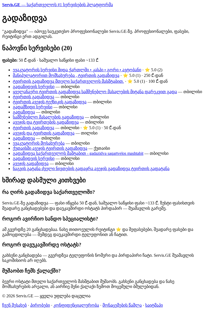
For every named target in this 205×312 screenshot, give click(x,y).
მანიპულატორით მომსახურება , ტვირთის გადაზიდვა (66, 75)
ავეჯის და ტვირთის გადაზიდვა (43, 133)
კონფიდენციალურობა (76, 305)
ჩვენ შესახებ (14, 305)
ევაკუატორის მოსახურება (39, 143)
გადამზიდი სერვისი (32, 107)
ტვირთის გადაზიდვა (33, 96)
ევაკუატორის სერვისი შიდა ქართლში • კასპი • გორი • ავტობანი (77, 70)
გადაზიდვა (24, 112)
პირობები (40, 305)
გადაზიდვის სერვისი (33, 86)
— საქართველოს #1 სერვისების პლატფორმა (57, 4)
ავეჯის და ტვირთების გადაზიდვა (46, 122)
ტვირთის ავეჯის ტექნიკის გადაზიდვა (49, 102)
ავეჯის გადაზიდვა (31, 163)
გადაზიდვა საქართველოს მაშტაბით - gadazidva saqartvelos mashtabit (78, 153)
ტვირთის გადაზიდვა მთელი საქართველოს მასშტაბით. (68, 81)
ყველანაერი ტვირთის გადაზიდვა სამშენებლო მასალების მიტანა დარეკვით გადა (95, 91)
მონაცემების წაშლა (122, 305)
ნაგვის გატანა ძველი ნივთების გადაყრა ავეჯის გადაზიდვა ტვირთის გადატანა (91, 168)
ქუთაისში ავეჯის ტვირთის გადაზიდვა (50, 148)
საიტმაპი (154, 305)
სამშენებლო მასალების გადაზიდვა (48, 117)
